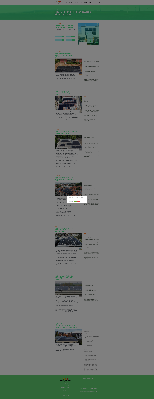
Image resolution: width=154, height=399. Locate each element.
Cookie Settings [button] (71, 201)
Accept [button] (75, 201)
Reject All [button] (78, 201)
